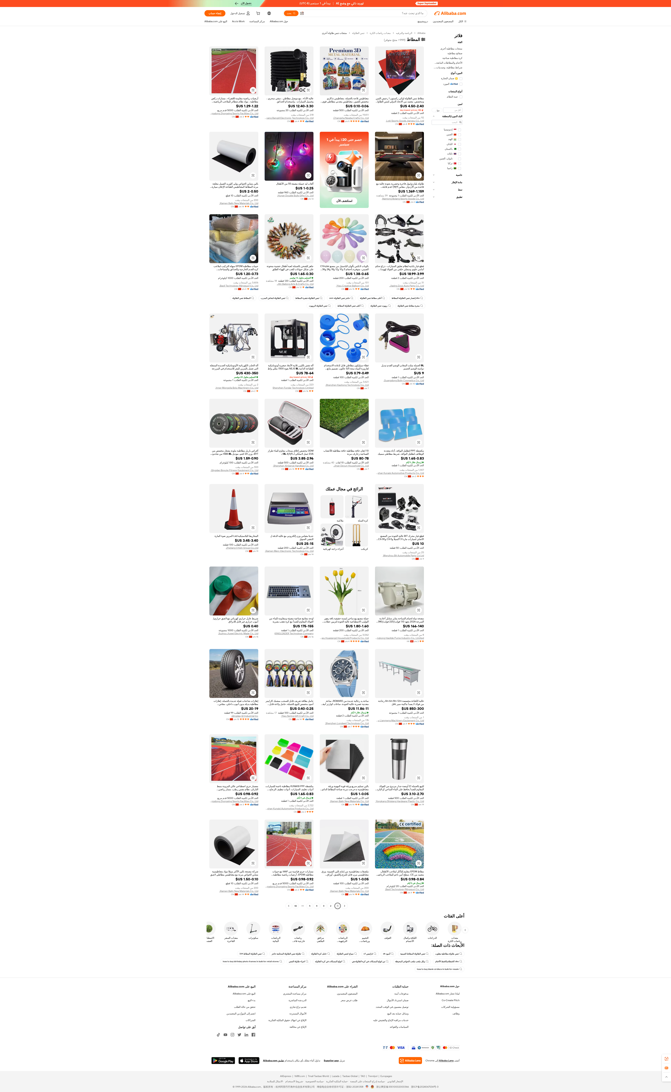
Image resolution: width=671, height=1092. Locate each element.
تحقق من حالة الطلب (244, 1006)
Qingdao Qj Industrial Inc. (244, 716)
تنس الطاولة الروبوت (318, 306)
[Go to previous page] (344, 906)
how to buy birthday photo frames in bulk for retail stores (251, 961)
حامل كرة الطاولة (319, 954)
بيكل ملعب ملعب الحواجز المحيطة (410, 961)
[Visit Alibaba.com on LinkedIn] (246, 1035)
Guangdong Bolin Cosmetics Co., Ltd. (404, 380)
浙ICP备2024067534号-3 (424, 1086)
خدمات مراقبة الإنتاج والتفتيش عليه (391, 1020)
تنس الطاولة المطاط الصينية (412, 954)
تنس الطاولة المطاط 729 (250, 954)
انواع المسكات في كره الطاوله (328, 961)
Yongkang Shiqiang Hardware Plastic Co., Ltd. (399, 801)
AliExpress (285, 1076)
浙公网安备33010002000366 (392, 1086)
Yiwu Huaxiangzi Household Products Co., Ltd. (344, 638)
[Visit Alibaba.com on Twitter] (239, 1035)
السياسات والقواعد (399, 1026)
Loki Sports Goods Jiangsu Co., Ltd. (405, 120)
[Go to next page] (289, 906)
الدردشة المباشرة (297, 1000)
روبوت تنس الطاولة (378, 306)
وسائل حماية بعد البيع (398, 1013)
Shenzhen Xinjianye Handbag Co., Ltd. (293, 465)
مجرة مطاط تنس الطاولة (409, 306)
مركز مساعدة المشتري (294, 993)
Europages (386, 1076)
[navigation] (447, 469)
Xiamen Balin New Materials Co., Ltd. (238, 203)
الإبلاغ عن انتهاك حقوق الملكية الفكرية (287, 1020)
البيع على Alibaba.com (244, 993)
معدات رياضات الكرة (380, 33)
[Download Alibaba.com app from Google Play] (223, 1060)
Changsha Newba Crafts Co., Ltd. (351, 118)
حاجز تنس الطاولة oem (339, 298)
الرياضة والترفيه (404, 33)
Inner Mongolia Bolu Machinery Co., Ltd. (236, 387)
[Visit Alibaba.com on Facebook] (253, 1035)
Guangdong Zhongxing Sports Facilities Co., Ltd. (233, 113)
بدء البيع (251, 1000)
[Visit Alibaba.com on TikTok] (218, 1035)
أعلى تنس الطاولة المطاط (348, 306)
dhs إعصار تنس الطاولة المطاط (406, 298)
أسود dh (386, 954)
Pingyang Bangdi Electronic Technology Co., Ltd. (289, 118)
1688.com (299, 1076)
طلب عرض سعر (349, 1000)
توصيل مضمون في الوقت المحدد (392, 1006)
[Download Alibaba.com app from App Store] (249, 1060)
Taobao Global (350, 1076)
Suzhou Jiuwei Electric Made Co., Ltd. (238, 633)
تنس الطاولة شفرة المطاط (307, 298)
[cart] (257, 13)
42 (295, 906)
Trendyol (372, 1076)
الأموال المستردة (298, 1013)
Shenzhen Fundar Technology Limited (293, 387)
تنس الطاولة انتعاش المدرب (273, 298)
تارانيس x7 (368, 954)
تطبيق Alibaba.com (273, 1060)
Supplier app (331, 1060)
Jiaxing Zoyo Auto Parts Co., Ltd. (406, 285)
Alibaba (421, 33)
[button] (302, 13)
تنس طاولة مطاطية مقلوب (447, 954)
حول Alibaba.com (450, 986)
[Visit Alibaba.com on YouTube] (225, 1035)
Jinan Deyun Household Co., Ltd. (351, 465)
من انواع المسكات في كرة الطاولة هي (368, 961)
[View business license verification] (367, 1087)
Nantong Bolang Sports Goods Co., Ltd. (403, 198)
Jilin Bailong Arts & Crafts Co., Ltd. (295, 284)
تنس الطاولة (358, 33)
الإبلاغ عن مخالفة (298, 1026)
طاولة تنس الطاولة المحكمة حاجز (286, 954)
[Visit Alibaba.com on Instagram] (232, 1035)
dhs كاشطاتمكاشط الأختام (447, 961)
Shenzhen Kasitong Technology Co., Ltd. (347, 385)
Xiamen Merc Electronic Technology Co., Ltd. (289, 551)
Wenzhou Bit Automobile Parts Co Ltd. (403, 555)
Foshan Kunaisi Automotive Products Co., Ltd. (399, 473)
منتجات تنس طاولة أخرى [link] (334, 33)
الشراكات (250, 1020)
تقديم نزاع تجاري (298, 1006)
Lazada (335, 1076)
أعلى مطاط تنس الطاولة (370, 298)
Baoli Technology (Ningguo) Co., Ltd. (238, 285)
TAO (362, 1076)
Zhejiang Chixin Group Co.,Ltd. (242, 547)
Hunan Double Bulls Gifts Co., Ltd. (295, 195)
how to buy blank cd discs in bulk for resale (438, 969)
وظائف (456, 1013)
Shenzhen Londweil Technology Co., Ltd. (347, 723)
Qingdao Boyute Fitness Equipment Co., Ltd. (234, 470)
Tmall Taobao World (318, 1076)
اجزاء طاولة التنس (297, 961)
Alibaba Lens (446, 1060)
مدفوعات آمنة (401, 993)
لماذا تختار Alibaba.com (448, 993)
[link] (666, 1058)
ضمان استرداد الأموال (398, 1000)
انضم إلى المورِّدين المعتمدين (240, 1013)
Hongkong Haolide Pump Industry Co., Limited (399, 638)
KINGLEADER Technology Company (294, 633)
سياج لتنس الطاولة (345, 954)
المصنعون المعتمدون (347, 993)
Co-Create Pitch (451, 1000)
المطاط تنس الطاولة (241, 298)
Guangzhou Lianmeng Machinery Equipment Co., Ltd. (399, 720)
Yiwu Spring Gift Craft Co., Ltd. (297, 716)
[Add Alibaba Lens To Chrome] (410, 1060)
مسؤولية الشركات (450, 1006)
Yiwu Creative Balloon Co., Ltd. (352, 285)
